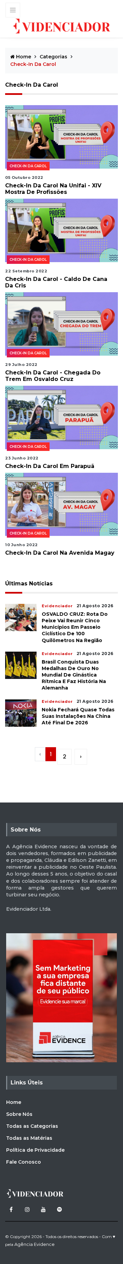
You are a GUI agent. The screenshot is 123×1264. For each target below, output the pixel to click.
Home (23, 57)
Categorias (53, 57)
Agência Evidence (34, 1244)
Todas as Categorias (32, 1126)
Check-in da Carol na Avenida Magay (59, 553)
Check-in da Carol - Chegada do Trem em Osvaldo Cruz (52, 375)
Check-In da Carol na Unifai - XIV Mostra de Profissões (53, 188)
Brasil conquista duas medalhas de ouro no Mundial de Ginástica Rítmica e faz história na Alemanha (74, 675)
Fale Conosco (23, 1162)
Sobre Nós (19, 1114)
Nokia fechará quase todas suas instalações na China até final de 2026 (78, 716)
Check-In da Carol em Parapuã (49, 466)
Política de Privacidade (35, 1150)
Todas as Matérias (29, 1138)
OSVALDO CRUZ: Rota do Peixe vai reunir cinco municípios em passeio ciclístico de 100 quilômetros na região (75, 627)
